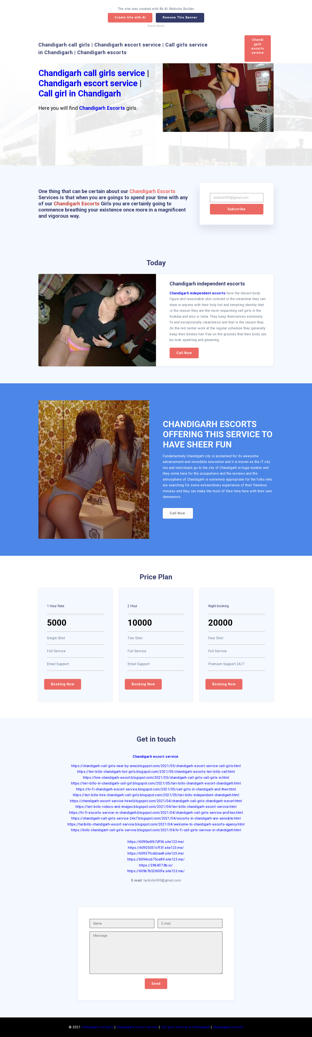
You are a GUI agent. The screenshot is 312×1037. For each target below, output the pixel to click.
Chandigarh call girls (98, 1027)
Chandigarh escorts (228, 1027)
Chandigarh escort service (88, 83)
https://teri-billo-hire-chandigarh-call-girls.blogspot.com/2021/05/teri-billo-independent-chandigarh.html (156, 795)
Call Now (184, 353)
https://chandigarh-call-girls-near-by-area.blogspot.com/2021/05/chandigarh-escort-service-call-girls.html (156, 766)
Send (156, 984)
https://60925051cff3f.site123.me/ (156, 848)
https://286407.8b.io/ (156, 865)
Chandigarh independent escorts (197, 293)
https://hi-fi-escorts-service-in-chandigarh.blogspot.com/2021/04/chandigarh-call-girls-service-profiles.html (156, 813)
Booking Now (62, 684)
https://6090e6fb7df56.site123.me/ (156, 842)
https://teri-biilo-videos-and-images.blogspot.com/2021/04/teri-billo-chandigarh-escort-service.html (156, 807)
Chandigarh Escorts (102, 108)
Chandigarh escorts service (257, 48)
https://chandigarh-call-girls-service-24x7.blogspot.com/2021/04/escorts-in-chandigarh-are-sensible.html (156, 818)
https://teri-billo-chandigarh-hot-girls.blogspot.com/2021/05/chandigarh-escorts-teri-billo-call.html (156, 772)
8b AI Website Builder (177, 9)
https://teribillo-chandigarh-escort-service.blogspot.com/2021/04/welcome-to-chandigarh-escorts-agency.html (156, 824)
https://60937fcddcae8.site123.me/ (156, 853)
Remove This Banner (180, 17)
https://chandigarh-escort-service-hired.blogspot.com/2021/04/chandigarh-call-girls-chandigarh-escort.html (156, 801)
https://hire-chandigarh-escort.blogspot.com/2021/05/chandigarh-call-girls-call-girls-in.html (156, 778)
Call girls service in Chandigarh (185, 1027)
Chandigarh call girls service (91, 73)
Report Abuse (156, 25)
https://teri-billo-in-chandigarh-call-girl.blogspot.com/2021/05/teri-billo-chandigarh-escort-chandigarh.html (156, 783)
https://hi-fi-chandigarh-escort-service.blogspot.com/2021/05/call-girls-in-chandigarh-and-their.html (156, 789)
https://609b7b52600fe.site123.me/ (156, 871)
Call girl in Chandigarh (79, 94)
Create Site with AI (130, 17)
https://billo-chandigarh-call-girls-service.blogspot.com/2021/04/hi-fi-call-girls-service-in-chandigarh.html (156, 830)
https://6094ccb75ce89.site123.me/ (156, 859)
